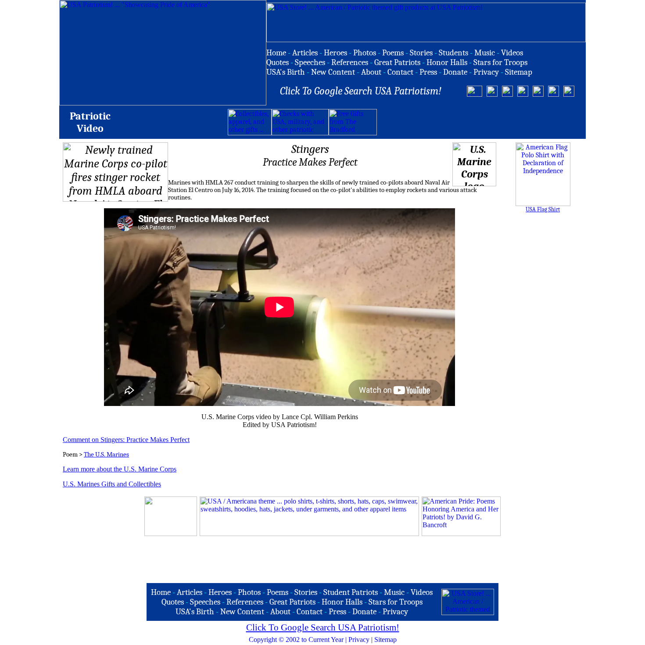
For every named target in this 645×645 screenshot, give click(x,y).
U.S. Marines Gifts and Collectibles (112, 484)
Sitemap (385, 639)
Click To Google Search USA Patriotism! (322, 627)
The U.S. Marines (106, 454)
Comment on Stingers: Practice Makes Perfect (126, 439)
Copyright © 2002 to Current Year (296, 639)
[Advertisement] (479, 122)
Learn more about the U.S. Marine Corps (119, 469)
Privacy (358, 639)
